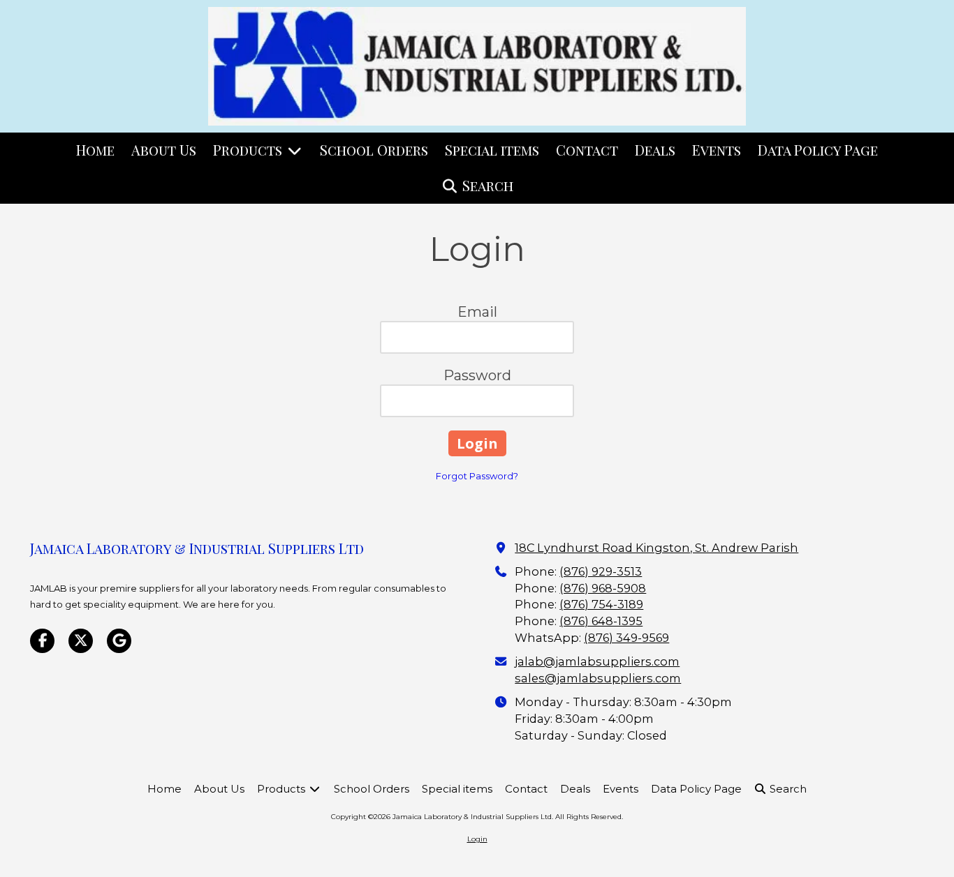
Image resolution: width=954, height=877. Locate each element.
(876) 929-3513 (600, 571)
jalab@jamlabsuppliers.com (597, 661)
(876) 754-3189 (601, 604)
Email (477, 311)
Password (477, 375)
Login (477, 839)
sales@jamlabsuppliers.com (598, 678)
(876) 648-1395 (601, 621)
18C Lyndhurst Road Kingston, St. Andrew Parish (656, 548)
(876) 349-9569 (626, 638)
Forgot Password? (477, 475)
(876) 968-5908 (602, 588)
